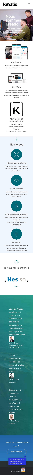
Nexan (17, 286)
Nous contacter (16, 451)
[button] (5, 281)
